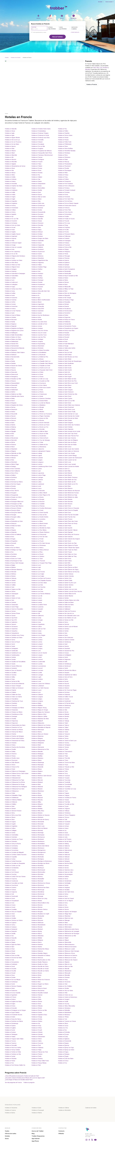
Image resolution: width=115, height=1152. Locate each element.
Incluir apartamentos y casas (39, 32)
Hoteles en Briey (9, 528)
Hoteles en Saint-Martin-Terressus (67, 477)
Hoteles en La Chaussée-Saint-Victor (41, 370)
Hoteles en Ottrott (36, 1039)
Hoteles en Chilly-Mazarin (12, 762)
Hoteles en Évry (62, 1063)
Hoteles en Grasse (36, 221)
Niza (97, 67)
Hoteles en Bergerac (11, 403)
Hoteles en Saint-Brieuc (65, 385)
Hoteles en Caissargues (11, 593)
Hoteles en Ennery (10, 1006)
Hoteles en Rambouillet (64, 273)
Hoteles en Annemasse (11, 207)
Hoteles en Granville (37, 218)
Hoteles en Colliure (10, 828)
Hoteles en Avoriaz (10, 304)
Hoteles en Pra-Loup (64, 223)
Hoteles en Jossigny (37, 328)
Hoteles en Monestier (37, 824)
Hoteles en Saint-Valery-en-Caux (67, 554)
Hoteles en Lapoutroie (37, 473)
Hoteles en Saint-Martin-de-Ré (66, 482)
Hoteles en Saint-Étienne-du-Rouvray (68, 571)
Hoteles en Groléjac (37, 234)
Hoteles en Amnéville (11, 183)
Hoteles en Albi (9, 157)
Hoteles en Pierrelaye (64, 153)
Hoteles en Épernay (63, 1045)
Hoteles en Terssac (63, 747)
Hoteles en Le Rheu (37, 552)
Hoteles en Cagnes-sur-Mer (13, 589)
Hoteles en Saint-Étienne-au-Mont (68, 567)
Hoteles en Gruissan (37, 236)
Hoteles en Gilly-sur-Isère (38, 197)
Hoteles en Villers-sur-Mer (65, 966)
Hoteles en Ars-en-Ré (11, 254)
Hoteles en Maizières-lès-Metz (40, 718)
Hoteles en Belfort (10, 392)
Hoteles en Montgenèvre (38, 850)
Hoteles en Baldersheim (11, 341)
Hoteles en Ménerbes (37, 935)
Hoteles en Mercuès (37, 780)
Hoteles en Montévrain (37, 894)
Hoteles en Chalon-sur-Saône (13, 696)
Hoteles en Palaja (36, 1050)
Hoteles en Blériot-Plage (12, 464)
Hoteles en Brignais (10, 530)
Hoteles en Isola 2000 (37, 308)
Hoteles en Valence (63, 848)
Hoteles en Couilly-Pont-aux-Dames (15, 876)
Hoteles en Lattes (36, 482)
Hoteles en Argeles (10, 232)
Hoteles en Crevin (10, 898)
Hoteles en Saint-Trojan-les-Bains (67, 550)
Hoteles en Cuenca (10, 1110)
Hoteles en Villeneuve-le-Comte (67, 957)
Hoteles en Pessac (63, 139)
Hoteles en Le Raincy (37, 547)
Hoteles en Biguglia (10, 431)
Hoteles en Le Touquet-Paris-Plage (41, 563)
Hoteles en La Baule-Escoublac (40, 350)
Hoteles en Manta (37, 1112)
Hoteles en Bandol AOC (11, 343)
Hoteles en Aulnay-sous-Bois (13, 289)
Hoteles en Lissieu (36, 633)
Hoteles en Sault (62, 644)
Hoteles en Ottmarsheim (38, 1036)
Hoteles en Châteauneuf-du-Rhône (15, 782)
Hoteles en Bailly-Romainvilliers (13, 335)
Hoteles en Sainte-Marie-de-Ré (67, 593)
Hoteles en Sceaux (63, 653)
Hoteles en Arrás (9, 249)
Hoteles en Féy (35, 175)
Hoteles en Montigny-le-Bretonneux (41, 861)
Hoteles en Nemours (37, 957)
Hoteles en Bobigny (10, 466)
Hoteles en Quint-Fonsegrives (66, 269)
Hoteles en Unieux (63, 828)
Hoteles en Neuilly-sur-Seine (39, 964)
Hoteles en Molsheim (37, 817)
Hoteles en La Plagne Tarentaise (40, 416)
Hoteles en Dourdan (10, 968)
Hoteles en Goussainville (38, 212)
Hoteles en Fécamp (36, 172)
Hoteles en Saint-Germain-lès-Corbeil (68, 416)
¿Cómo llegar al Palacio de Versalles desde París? (19, 1079)
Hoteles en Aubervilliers (11, 275)
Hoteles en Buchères (11, 554)
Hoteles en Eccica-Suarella (12, 992)
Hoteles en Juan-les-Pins (38, 337)
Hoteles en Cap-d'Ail (11, 620)
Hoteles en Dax (9, 935)
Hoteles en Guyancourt (38, 251)
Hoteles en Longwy (36, 648)
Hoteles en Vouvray (63, 1003)
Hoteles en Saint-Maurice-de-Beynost (69, 490)
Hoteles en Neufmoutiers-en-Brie (40, 960)
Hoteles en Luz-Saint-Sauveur (40, 688)
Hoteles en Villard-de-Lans (65, 918)
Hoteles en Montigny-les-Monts (40, 863)
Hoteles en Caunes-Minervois (13, 666)
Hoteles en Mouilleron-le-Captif (40, 914)
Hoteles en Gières (36, 199)
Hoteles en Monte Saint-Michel (40, 846)
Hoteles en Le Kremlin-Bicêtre (39, 517)
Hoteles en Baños (10, 1112)
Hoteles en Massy (36, 760)
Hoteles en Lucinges (37, 675)
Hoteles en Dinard (10, 951)
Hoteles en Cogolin (10, 824)
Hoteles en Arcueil (10, 227)
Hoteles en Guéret (36, 254)
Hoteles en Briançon (10, 523)
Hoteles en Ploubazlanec (65, 164)
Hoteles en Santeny (63, 628)
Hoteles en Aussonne (11, 297)
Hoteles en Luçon (36, 690)
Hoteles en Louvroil (36, 668)
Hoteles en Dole (9, 960)
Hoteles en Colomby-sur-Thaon (14, 839)
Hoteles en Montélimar (37, 892)
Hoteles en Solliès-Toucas (65, 696)
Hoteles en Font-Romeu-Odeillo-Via (15, 1065)
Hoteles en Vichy (63, 903)
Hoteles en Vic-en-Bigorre (65, 900)
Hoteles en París (36, 1065)
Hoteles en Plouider (63, 168)
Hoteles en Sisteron (63, 688)
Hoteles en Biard (9, 422)
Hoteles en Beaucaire (11, 372)
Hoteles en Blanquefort (11, 455)
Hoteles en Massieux (37, 758)
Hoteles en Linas (36, 622)
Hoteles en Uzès (62, 837)
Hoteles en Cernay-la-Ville (12, 681)
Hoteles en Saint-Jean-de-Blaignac (68, 440)
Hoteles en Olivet (36, 1003)
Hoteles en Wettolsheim (64, 1012)
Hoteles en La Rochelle (38, 429)
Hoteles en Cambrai (10, 602)
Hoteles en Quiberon (64, 262)
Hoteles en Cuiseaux (11, 927)
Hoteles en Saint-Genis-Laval (66, 409)
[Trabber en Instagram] (86, 1140)
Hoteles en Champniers (11, 710)
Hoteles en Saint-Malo (64, 471)
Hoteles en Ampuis (10, 188)
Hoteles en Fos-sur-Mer (38, 146)
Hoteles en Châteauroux (12, 791)
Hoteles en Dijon (9, 946)
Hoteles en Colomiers (11, 841)
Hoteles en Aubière (10, 278)
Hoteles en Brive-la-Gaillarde (13, 534)
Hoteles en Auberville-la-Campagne (15, 273)
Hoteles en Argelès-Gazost (12, 234)
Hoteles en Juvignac (37, 341)
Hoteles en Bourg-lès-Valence (13, 512)
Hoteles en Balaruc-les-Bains (13, 339)
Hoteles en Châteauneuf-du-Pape (14, 780)
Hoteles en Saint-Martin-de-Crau (67, 479)
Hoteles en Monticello (37, 857)
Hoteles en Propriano (64, 227)
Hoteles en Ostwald (36, 1034)
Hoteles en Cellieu (10, 677)
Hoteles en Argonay (10, 238)
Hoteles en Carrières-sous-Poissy (14, 635)
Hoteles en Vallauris (63, 852)
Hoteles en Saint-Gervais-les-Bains (68, 418)
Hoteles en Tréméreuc (64, 813)
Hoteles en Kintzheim (37, 348)
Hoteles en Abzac (10, 131)
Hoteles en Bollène (10, 475)
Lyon (101, 67)
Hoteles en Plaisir (63, 159)
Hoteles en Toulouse (64, 775)
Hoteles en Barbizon (10, 354)
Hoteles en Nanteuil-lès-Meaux (40, 949)
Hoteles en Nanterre (37, 944)
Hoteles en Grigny (36, 229)
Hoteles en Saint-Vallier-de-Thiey (67, 556)
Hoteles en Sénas (63, 718)
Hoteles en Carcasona (11, 626)
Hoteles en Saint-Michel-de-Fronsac (68, 493)
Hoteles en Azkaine (10, 317)
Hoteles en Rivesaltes (64, 302)
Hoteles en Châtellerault (11, 797)
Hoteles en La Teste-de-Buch (39, 438)
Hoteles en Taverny (63, 743)
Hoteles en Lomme (36, 642)
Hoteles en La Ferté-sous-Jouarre (41, 387)
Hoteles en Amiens (10, 181)
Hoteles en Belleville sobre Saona (14, 396)
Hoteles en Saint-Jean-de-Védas (67, 444)
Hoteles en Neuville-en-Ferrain (40, 968)
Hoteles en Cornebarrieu (12, 868)
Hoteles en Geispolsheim (38, 183)
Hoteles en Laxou (36, 488)
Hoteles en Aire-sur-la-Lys (12, 139)
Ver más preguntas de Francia (13, 1082)
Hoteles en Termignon (64, 745)
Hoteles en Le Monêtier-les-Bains (40, 528)
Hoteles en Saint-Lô (63, 468)
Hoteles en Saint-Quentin (65, 528)
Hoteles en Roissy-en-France (66, 319)
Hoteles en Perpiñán (63, 133)
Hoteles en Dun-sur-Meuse (12, 979)
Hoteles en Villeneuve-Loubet (66, 949)
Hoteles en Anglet (10, 199)
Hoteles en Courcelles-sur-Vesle (14, 883)
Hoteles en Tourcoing (64, 780)
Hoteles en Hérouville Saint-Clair (40, 291)
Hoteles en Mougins (37, 911)
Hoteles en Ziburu (63, 1023)
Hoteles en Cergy (10, 679)
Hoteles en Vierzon (63, 909)
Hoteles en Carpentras (11, 628)
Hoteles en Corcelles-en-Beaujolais (15, 863)
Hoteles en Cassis (10, 646)
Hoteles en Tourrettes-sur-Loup (67, 789)
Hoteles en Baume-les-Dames (13, 365)
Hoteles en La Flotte (37, 389)
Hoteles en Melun (36, 773)
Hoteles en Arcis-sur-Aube (12, 225)
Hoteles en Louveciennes (38, 666)
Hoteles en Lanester (37, 457)
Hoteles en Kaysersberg (38, 343)
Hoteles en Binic (9, 433)
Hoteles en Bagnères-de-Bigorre (14, 328)
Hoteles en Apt (9, 216)
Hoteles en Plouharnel (64, 166)
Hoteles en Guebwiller (37, 240)
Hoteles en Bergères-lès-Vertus (14, 405)
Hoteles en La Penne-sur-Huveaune (41, 414)
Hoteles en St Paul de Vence (66, 703)
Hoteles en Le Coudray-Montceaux (41, 508)
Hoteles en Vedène (63, 876)
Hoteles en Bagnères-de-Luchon (14, 330)
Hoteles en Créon (10, 914)
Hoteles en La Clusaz (37, 376)
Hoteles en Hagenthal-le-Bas (39, 260)
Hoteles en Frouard (36, 161)
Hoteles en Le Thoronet (38, 561)
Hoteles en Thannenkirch (65, 751)
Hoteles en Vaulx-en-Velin (65, 872)
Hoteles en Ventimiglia (64, 883)
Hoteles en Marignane (37, 743)
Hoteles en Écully (63, 1036)
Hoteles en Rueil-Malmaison (66, 343)
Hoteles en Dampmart (11, 929)
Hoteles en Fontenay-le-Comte (40, 135)
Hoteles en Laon (36, 471)
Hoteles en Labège (36, 453)
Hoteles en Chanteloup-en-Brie (14, 714)
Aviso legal (87, 1136)
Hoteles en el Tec (63, 1028)
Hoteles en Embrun (10, 999)
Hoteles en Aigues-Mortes (12, 137)
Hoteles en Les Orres (37, 591)
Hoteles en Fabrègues (11, 1034)
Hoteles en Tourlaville (64, 782)
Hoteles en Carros (10, 639)
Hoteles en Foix (9, 1063)
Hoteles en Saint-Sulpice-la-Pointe (68, 545)
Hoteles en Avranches (11, 306)
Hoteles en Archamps (11, 223)
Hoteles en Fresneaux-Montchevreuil (41, 155)
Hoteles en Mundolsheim (38, 925)
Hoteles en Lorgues (36, 655)
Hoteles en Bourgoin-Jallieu (12, 517)
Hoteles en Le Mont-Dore (38, 525)
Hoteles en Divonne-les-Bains (13, 957)
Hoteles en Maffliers (37, 705)
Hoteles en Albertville (11, 155)
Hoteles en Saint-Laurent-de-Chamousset (70, 457)
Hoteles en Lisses (36, 631)
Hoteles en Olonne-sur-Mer (39, 1010)
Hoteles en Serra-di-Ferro (65, 677)
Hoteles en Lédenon (37, 694)
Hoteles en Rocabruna (64, 308)
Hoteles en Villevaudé (64, 973)
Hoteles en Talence (63, 725)
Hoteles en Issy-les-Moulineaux (40, 315)
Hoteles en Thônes (63, 769)
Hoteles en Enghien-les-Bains (13, 1001)
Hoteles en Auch (9, 280)
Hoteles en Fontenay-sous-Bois (40, 137)
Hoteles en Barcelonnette (12, 357)
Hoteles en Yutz (62, 1019)
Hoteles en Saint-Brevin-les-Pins (67, 381)
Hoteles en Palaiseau (37, 1047)
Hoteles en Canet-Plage (11, 607)
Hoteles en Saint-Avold (64, 374)
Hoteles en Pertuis (63, 137)
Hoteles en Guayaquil (38, 1110)
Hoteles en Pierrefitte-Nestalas (66, 150)
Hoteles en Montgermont (38, 852)
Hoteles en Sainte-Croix (65, 578)
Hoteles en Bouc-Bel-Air (12, 490)
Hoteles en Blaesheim (11, 449)
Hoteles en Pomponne (64, 181)
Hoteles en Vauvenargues (65, 874)
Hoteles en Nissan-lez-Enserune (40, 979)
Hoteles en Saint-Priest (64, 525)
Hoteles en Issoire (36, 313)
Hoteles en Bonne (10, 479)
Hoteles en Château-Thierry (12, 775)
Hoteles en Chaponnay (11, 721)
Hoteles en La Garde (37, 396)
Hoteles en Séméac (63, 716)
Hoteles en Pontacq (63, 188)
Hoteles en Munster (36, 927)
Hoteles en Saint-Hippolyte (65, 429)
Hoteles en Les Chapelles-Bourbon (41, 580)
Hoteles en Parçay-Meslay (38, 1063)
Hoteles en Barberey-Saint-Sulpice (15, 352)
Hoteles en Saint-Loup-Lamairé (67, 464)
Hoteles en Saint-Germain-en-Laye (68, 414)
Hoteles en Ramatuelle (64, 271)
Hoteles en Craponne (11, 892)
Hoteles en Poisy (63, 177)
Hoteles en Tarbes (63, 736)
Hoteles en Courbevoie (11, 881)
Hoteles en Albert (10, 153)
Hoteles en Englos (10, 1003)
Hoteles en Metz (36, 784)
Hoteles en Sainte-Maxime (65, 596)
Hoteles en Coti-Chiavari (12, 872)
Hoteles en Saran (63, 635)
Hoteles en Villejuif (63, 938)
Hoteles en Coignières (11, 826)
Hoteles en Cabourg (10, 578)
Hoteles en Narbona (37, 951)
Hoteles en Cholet (10, 769)
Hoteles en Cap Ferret (11, 618)
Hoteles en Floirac (10, 1060)
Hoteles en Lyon (36, 692)
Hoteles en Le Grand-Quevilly (39, 512)
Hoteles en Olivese (36, 1001)
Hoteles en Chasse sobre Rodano (14, 738)
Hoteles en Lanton (36, 468)
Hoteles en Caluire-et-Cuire (12, 598)
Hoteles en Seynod (63, 683)
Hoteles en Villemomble (64, 942)
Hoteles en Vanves (63, 868)
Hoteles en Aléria (10, 175)
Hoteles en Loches (36, 637)
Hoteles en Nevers (36, 973)
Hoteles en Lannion (36, 464)
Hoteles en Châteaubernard (12, 778)
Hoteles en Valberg (63, 843)
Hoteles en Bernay (10, 407)
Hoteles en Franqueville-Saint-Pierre (41, 153)
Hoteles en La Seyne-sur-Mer (39, 433)
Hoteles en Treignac (63, 795)
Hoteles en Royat (63, 339)
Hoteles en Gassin (36, 181)
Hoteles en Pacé (36, 1045)
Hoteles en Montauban (37, 835)
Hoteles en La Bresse (37, 359)
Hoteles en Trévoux (63, 817)
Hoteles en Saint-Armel (64, 365)
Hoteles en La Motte (37, 409)
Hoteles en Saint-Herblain (65, 427)
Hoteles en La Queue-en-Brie (39, 418)
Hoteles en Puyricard (64, 245)
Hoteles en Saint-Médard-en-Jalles (68, 497)
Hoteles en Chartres (10, 734)
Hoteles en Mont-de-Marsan (39, 828)
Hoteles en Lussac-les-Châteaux (40, 683)
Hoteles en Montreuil (37, 881)
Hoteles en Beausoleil (11, 385)
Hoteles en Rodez (63, 315)
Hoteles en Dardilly (10, 933)
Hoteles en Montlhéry (37, 865)
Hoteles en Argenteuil (11, 236)
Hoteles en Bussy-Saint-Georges (14, 563)
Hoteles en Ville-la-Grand (65, 925)
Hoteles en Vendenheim (64, 881)
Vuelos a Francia (91, 84)
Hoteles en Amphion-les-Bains (13, 186)
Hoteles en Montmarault (38, 870)
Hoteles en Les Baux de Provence (41, 578)
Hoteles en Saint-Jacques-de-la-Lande (69, 431)
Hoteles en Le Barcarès (38, 490)
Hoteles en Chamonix (11, 705)
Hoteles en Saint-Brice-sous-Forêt (68, 383)
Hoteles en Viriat (62, 984)
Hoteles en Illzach (36, 302)
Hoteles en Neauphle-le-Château (40, 955)
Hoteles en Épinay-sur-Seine (66, 1050)
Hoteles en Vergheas (64, 887)
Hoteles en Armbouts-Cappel (13, 243)
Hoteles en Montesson (37, 848)
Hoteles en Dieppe (10, 942)
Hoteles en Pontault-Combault (66, 190)
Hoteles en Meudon (37, 789)
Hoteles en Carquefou (11, 631)
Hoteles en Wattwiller (64, 1010)
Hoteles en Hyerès (36, 289)
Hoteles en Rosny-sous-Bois (66, 330)
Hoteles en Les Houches (38, 587)
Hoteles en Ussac (63, 832)
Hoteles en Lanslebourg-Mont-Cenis (41, 466)
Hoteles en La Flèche (37, 392)
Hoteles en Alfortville (11, 161)
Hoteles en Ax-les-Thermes (13, 311)
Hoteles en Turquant (64, 824)
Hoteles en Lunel (36, 681)
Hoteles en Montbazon (37, 841)
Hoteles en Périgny (63, 249)
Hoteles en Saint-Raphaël (65, 532)
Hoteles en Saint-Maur (64, 486)
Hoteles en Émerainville (64, 1041)
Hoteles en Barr (9, 359)
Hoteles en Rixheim (63, 304)
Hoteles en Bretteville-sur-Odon (14, 521)
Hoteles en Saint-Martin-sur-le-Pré (68, 484)
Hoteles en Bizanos (10, 444)
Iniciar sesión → (109, 1)
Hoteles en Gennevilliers (38, 188)
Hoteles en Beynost (10, 418)
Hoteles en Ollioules (37, 1006)
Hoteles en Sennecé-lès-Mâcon (67, 670)
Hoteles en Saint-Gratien (65, 420)
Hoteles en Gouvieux (37, 214)
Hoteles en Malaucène (37, 723)
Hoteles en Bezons (10, 420)
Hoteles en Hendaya (37, 273)
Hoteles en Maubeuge (37, 762)
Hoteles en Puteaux (63, 243)
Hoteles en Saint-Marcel (65, 475)
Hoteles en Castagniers (11, 648)
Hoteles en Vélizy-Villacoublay (66, 1006)
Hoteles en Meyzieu (37, 800)
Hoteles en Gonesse (37, 207)
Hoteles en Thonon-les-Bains (66, 762)
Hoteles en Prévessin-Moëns (66, 234)
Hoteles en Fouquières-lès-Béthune (41, 150)
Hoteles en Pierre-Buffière (65, 148)
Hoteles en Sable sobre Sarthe (66, 348)
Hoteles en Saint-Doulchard (66, 407)
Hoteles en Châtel (10, 793)
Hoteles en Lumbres (37, 679)
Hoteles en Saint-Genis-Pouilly (66, 411)
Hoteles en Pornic (63, 194)
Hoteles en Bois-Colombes (12, 468)
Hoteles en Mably (36, 703)
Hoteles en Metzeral (37, 786)
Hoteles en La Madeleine (38, 405)
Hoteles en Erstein (10, 1017)
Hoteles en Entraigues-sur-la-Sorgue (15, 1010)
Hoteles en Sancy (63, 622)
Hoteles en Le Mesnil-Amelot (39, 523)
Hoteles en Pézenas (63, 258)
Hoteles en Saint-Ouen (64, 512)
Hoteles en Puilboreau (64, 236)
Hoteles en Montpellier (37, 878)
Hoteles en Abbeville (11, 129)
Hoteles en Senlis (63, 668)
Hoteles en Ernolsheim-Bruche (13, 1014)
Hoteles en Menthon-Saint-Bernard (41, 775)
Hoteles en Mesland (37, 782)
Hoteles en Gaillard (36, 177)
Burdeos (105, 67)
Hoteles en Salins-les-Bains (66, 604)
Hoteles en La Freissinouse (39, 394)
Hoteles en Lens (36, 569)
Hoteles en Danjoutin (11, 931)
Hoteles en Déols (10, 988)
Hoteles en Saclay (63, 350)
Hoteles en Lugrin (36, 677)
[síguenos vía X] (92, 1140)
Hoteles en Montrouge (37, 889)
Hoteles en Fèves (36, 170)
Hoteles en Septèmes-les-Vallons (67, 675)
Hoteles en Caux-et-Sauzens (13, 670)
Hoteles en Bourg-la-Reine (12, 510)
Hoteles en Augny (10, 286)
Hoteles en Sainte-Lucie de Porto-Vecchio (70, 591)
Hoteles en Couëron (10, 887)
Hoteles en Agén (9, 135)
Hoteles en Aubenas (10, 271)
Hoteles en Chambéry (11, 703)
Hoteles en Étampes (63, 1054)
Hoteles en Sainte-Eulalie (65, 580)
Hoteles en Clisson (10, 817)
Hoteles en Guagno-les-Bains (39, 238)
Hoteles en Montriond (37, 885)
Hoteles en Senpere (63, 672)
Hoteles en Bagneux (10, 324)
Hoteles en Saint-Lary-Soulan (66, 453)
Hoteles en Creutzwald (11, 896)
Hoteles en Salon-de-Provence (67, 611)
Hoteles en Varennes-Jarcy (65, 870)
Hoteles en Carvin (10, 644)
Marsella (87, 69)
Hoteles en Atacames (11, 1107)
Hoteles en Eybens (10, 1025)
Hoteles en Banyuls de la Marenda (14, 348)
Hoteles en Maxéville (37, 767)
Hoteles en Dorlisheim (11, 964)
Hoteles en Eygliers (10, 1028)
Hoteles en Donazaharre (12, 962)
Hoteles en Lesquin (36, 600)
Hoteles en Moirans (36, 813)
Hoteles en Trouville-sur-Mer (66, 804)
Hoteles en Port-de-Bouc (65, 201)
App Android (35, 1138)
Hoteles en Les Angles (37, 574)
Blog (33, 1133)
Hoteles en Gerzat (36, 194)
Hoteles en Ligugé (36, 611)
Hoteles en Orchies (36, 1019)
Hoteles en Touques (63, 778)
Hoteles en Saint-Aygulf (65, 376)
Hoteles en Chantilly (10, 718)
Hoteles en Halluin (36, 264)
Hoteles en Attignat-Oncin (12, 267)
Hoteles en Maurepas (37, 764)
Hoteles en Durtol (10, 984)
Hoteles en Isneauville (37, 306)
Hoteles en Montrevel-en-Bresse (40, 883)
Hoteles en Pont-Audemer (65, 183)
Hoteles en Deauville (11, 938)
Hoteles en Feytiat (10, 1056)
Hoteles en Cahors (10, 591)
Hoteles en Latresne (37, 479)
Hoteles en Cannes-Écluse (12, 613)
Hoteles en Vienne (63, 907)
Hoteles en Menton (36, 778)
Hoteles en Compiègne (11, 848)
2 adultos (74, 29)
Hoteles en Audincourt (11, 282)
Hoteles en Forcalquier (37, 144)
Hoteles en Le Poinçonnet (38, 534)
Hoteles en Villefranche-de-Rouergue (68, 933)
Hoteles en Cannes (10, 611)
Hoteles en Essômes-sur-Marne (14, 1021)
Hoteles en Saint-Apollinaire (66, 363)
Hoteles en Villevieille (64, 975)
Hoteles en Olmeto (36, 1008)
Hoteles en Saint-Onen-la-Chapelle (68, 510)
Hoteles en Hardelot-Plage (38, 267)
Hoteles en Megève (36, 771)
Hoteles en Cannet (10, 615)
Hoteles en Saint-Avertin (65, 370)
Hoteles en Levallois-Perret (39, 604)
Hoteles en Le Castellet (37, 503)
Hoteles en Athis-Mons (11, 262)
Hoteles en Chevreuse (11, 760)
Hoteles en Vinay (63, 979)
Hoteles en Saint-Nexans (65, 503)
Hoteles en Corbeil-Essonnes (13, 861)
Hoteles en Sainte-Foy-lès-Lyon (67, 582)
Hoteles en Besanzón (11, 409)
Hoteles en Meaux (36, 769)
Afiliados (61, 1133)
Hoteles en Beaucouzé (11, 374)
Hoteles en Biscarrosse (11, 438)
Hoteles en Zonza (63, 1025)
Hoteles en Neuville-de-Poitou (40, 966)
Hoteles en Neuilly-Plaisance (39, 962)
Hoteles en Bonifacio (11, 477)
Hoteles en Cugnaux (10, 922)
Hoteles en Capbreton (11, 622)
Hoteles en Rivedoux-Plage (66, 300)
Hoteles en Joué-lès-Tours (39, 335)
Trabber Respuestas (38, 1136)
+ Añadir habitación (74, 32)
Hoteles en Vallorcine (64, 854)
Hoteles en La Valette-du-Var (39, 444)
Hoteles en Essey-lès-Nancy (13, 1019)
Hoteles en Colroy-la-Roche (13, 843)
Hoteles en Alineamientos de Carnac (15, 166)
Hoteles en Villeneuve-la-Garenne (67, 955)
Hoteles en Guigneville (37, 245)
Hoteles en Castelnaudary (12, 655)
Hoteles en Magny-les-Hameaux (40, 712)
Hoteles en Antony (10, 212)
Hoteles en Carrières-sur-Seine (13, 637)
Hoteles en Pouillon (63, 216)
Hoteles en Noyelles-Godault (39, 992)
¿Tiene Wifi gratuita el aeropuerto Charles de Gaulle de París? (22, 1076)
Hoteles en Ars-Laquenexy (12, 251)
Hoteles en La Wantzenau (38, 446)
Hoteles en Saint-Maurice (65, 488)
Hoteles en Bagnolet (10, 326)
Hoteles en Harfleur (36, 269)
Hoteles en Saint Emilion (65, 354)
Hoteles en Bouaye (10, 488)
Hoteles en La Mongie (37, 407)
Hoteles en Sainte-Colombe (66, 576)
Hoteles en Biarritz (10, 425)
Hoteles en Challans (10, 692)
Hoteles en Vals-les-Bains (65, 863)
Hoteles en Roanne (63, 306)
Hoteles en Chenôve (11, 753)
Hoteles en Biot (9, 436)
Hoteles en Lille (35, 613)
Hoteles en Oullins (36, 1041)
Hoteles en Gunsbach (37, 249)
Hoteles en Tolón (63, 771)
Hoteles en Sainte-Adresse (65, 574)
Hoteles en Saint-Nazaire (65, 499)
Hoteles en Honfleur (37, 278)
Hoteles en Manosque (37, 729)
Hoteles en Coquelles (11, 857)
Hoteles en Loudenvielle (38, 661)
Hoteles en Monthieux (37, 854)
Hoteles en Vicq (62, 905)
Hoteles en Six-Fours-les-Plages (67, 690)
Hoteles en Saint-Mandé (65, 473)
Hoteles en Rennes (63, 282)
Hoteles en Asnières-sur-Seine (13, 260)
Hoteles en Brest (9, 519)
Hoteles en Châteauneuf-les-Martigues (16, 786)
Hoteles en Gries (36, 227)
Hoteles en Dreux (10, 975)
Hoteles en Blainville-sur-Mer (13, 453)
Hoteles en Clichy (10, 813)
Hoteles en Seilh (62, 661)
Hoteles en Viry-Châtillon (65, 986)
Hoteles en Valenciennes (65, 850)
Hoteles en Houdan (36, 282)
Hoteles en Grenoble (37, 225)
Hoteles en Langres (36, 460)
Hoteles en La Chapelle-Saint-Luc (41, 361)
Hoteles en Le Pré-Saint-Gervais (40, 543)
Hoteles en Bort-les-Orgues (12, 484)
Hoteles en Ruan (62, 341)
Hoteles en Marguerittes (38, 740)
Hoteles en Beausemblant (12, 383)
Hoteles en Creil (9, 894)
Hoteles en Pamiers (36, 1054)
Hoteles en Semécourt (64, 666)
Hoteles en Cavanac (10, 675)
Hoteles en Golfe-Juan (37, 203)
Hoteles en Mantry (36, 732)
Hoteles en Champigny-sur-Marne (14, 707)
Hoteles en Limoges (37, 620)
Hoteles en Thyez (63, 764)
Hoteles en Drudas (10, 977)
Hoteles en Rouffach (64, 335)
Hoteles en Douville (10, 971)
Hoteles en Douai (10, 966)
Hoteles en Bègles (10, 565)
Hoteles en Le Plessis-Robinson (40, 532)
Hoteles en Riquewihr (64, 295)
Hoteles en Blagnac (10, 451)
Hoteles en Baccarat (11, 319)
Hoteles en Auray (10, 291)
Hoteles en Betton (10, 411)
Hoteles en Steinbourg (64, 705)
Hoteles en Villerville (63, 968)
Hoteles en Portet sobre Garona (67, 205)
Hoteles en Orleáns (36, 1021)
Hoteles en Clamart (10, 808)
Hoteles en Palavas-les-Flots (39, 1052)
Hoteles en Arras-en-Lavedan (13, 247)
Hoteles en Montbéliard (38, 843)
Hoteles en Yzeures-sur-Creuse (67, 1021)
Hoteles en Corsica (10, 870)
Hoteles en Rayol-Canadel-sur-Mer (68, 275)
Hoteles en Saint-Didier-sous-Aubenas (69, 405)
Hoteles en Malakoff (37, 721)
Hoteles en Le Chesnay (38, 506)
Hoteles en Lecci (36, 565)
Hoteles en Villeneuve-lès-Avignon (68, 960)
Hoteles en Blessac (10, 457)
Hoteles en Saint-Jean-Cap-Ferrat (67, 433)
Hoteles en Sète (62, 710)
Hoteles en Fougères (37, 148)
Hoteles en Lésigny (36, 699)
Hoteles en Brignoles (11, 532)
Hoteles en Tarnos (63, 738)
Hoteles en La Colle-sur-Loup (39, 379)
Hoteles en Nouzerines (37, 990)
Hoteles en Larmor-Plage (38, 475)
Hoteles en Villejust (63, 940)
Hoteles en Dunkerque (11, 982)
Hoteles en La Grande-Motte (39, 400)
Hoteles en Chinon (10, 764)
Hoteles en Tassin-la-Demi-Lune (67, 740)
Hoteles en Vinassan (64, 977)
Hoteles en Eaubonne (11, 990)
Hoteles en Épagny (63, 1043)
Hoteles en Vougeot (63, 999)
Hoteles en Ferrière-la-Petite (13, 1052)
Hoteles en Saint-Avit (64, 372)
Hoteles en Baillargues (11, 332)
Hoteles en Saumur (63, 646)
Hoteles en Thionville (64, 758)
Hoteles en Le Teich (37, 558)
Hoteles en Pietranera (64, 157)
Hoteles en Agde (9, 133)
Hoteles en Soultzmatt (64, 701)
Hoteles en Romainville (64, 324)
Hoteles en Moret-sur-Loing (39, 898)
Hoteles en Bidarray (10, 427)
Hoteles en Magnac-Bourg (38, 707)
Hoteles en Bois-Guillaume (12, 471)
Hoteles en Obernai (36, 995)
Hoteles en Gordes (36, 210)
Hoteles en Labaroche (37, 449)
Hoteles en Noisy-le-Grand (39, 988)
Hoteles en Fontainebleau (38, 131)
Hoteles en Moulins (36, 918)
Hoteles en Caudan (10, 659)
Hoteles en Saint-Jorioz (64, 446)
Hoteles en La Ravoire (37, 420)
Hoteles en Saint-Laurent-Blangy (67, 455)
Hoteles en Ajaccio (10, 146)
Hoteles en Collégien (11, 830)
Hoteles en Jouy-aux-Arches (39, 330)
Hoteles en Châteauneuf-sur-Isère (14, 789)
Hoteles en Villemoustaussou (66, 944)
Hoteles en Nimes (36, 975)
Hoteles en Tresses (63, 800)
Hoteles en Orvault (36, 1030)
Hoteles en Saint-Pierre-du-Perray (67, 523)
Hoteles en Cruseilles (11, 909)
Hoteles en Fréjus (36, 164)
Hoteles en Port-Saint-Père (66, 199)
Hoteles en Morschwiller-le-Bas (40, 903)
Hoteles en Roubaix (63, 332)
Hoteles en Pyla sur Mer (65, 247)
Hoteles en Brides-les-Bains (13, 525)
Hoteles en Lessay (36, 602)
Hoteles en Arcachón (11, 221)
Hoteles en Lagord (36, 455)
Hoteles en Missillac (37, 808)
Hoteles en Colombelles (11, 835)
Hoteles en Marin (36, 745)
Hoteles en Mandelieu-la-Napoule (40, 727)
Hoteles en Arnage (10, 245)
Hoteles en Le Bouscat (37, 501)
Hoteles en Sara (62, 633)
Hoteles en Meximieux (37, 791)
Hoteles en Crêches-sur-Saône (14, 920)
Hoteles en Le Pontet (37, 539)
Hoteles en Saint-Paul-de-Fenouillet (68, 514)
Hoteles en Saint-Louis (64, 462)
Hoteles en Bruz (9, 545)
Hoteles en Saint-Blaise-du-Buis (67, 379)
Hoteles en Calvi (9, 600)
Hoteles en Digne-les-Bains (12, 944)
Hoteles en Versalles (63, 889)
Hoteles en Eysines (10, 1032)
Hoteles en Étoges (63, 1056)
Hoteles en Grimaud (37, 232)
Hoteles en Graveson (37, 223)
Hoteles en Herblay (36, 275)
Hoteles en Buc (9, 552)
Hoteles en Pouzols (63, 221)
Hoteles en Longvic (36, 646)
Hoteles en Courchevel (11, 885)
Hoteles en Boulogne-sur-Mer (13, 503)
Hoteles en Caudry (10, 664)
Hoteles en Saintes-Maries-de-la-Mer (68, 600)
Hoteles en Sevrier (63, 681)
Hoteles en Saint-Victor (64, 558)
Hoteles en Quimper (63, 264)
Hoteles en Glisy (36, 201)
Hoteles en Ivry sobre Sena (39, 321)
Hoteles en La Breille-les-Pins (39, 357)
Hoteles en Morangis (37, 896)
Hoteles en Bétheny (10, 574)
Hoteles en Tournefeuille (65, 784)
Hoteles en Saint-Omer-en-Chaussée (68, 508)
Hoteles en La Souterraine (38, 436)
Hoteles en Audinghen (11, 284)
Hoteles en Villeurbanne (64, 971)
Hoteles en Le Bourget (37, 499)
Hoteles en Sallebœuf (64, 609)
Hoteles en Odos (36, 997)
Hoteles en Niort (36, 977)
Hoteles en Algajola (10, 164)
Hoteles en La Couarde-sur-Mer (40, 381)
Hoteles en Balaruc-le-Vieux (13, 337)
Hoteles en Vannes (63, 865)
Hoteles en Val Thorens (64, 839)
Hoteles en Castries (10, 657)
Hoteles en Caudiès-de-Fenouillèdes (15, 661)
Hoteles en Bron (9, 536)
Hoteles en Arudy (10, 258)
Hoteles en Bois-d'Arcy (11, 473)
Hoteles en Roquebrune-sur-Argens (68, 328)
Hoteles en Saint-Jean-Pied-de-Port (68, 436)
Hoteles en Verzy (63, 896)
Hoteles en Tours (63, 791)
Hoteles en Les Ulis (36, 596)
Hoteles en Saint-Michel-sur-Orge (67, 495)
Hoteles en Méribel (36, 938)
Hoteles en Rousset (63, 337)
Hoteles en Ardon (10, 229)
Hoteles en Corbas (10, 859)
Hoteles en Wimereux (64, 1014)
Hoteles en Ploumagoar (64, 170)
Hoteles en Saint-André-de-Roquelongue (69, 361)
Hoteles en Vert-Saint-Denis (66, 892)
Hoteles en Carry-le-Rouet (12, 642)
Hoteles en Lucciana (37, 670)
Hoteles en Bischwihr (11, 440)
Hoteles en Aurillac (10, 293)
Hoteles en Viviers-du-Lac (65, 995)
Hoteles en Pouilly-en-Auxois (66, 218)
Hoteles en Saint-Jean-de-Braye (67, 442)
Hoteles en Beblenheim (11, 389)
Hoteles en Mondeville (37, 821)
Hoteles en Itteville (36, 319)
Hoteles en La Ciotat (37, 374)
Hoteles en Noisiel (36, 986)
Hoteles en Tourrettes (64, 786)
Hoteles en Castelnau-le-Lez (13, 653)
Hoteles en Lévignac (37, 701)
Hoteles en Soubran (63, 699)
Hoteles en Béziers (10, 576)
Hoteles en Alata (9, 148)
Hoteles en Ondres (36, 1012)
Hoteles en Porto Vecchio (65, 212)
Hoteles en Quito (36, 1107)
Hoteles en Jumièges (37, 339)
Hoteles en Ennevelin (11, 1008)
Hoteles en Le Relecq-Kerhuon (40, 550)
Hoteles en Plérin (63, 172)
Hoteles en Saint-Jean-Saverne (67, 438)
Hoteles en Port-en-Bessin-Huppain (68, 203)
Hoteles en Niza (35, 982)
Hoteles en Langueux (37, 462)
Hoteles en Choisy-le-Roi (12, 767)
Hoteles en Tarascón (64, 734)
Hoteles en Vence (63, 878)
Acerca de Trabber (38, 1131)
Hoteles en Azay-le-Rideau (12, 315)
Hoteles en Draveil (10, 973)
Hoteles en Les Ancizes (38, 571)
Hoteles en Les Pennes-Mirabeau (40, 593)
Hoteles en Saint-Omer (64, 506)
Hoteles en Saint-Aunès (65, 368)
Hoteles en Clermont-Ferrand (13, 810)
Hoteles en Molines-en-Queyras (40, 815)
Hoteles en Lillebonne (37, 615)
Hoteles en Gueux (36, 243)
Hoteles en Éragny (63, 1052)
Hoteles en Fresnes (36, 157)
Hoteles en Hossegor (37, 280)
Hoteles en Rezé (62, 284)
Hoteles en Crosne (10, 905)
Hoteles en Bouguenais (11, 495)
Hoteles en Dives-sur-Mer (12, 955)
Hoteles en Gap (35, 179)
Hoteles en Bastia (10, 361)
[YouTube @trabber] (95, 1140)
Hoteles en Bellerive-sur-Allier (13, 394)
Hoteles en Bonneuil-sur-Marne (14, 482)
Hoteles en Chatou (10, 745)
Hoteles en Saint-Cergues (65, 389)
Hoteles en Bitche (10, 442)
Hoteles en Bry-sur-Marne (12, 547)
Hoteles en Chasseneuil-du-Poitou (14, 740)
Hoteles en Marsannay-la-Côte (40, 749)
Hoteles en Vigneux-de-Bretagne (67, 911)
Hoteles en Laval (36, 486)
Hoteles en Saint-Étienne (65, 565)
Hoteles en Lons (36, 650)
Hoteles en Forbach (37, 142)
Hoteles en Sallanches (64, 607)
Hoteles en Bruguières (11, 541)
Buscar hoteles (57, 37)
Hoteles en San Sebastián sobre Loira (68, 615)
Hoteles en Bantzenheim (12, 346)
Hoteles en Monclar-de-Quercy (40, 819)
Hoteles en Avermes (10, 300)
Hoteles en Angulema (11, 203)
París (94, 67)
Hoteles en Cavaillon (11, 672)
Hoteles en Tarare (63, 732)
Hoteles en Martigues (37, 753)
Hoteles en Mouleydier (37, 916)
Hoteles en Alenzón (10, 159)
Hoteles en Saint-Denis (64, 403)
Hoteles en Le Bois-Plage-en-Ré (40, 495)
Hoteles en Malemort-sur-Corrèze (40, 725)
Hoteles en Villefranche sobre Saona (68, 929)
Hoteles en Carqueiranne (12, 633)
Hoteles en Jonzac (36, 326)
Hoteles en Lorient (36, 657)
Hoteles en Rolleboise (64, 321)
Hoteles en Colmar (10, 832)
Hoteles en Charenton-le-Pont (13, 727)
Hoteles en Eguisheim (11, 995)
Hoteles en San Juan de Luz (66, 613)
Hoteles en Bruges (10, 539)
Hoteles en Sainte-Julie (64, 587)
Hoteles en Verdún (63, 885)
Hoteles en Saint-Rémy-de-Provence (68, 534)
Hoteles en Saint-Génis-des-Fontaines (69, 425)
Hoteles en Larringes (37, 477)
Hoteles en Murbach (37, 929)
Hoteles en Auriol (10, 295)
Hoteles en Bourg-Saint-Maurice (14, 506)
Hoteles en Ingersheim (37, 304)
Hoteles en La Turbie (37, 442)
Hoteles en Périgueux (64, 251)
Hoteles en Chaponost (11, 723)
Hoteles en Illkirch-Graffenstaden (40, 300)
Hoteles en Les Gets (37, 585)
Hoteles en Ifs (35, 295)
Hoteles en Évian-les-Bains (65, 1058)
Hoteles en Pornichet (64, 197)
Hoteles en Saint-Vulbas (65, 561)
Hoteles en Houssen (37, 286)
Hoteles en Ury (62, 830)
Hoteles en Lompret (37, 644)
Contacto (61, 1131)
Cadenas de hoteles (90, 1107)
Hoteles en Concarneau (11, 850)
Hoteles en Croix (9, 903)
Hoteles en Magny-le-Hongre (39, 710)
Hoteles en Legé (36, 567)
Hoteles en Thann (63, 749)
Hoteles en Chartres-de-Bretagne (14, 736)
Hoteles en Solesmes (64, 694)
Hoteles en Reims (63, 280)
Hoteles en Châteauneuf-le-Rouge (14, 784)
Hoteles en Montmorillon (38, 872)
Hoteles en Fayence (10, 1043)
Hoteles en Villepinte (63, 962)
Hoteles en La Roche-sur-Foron (40, 425)
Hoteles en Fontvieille (37, 139)
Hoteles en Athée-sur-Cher (12, 264)
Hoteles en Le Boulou (37, 497)
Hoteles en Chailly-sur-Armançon (14, 688)
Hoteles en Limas (36, 618)
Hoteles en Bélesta (10, 567)
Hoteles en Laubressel (37, 484)
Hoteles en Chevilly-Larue (12, 758)
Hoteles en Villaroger (64, 920)
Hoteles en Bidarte (10, 429)
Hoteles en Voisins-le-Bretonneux (67, 997)
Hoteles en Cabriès (10, 580)
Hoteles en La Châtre (37, 372)
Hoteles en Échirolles (64, 1032)
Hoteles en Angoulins (11, 201)
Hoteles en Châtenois (11, 802)
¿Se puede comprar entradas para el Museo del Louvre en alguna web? (25, 1078)
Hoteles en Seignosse (64, 659)
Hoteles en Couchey (11, 874)
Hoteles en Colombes (11, 837)
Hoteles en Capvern (10, 624)
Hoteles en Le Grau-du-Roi (39, 514)
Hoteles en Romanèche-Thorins (67, 326)
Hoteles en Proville (63, 229)
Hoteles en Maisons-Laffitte (39, 716)
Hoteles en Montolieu (37, 874)
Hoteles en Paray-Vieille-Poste (40, 1060)
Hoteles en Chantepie (11, 716)
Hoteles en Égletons (63, 1039)
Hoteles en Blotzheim (11, 462)
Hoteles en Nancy (36, 942)
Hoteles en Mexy (36, 793)
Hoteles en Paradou (37, 1058)
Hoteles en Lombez (36, 639)
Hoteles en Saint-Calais (64, 387)
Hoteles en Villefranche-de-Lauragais (68, 931)
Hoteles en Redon (63, 278)
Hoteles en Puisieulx (63, 238)
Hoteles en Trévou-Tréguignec (66, 815)
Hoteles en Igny (35, 297)
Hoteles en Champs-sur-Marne (13, 712)
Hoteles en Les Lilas (37, 589)
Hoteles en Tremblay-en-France (67, 797)
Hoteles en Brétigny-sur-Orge (13, 550)
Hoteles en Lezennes (37, 607)
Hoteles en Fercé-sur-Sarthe (13, 1047)
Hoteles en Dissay (10, 953)
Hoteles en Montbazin (37, 839)
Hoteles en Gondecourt (38, 205)
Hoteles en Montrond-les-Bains (40, 887)
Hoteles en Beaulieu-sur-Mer (13, 379)
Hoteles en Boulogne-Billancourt (14, 501)
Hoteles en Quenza (63, 260)
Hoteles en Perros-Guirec (65, 135)
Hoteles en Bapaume (11, 350)
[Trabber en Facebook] (89, 1140)
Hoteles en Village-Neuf (65, 914)
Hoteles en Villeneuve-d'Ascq (66, 953)
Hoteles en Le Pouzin (37, 541)
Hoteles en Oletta (36, 999)
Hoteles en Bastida (10, 363)
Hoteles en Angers (10, 197)
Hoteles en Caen (9, 587)
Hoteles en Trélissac (63, 810)
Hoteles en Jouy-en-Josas (38, 332)
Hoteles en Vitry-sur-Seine (65, 990)
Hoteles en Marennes (37, 736)
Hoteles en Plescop (63, 161)
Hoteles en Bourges (10, 514)
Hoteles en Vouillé (63, 1001)
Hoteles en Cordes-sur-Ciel (12, 865)
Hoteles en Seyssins (64, 686)
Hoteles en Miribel (36, 806)
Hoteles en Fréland (36, 166)
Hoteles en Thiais (63, 756)
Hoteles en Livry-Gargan (38, 635)
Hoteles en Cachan (10, 582)
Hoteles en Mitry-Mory (37, 810)
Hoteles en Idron (36, 293)
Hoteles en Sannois (63, 624)
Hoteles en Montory (37, 876)
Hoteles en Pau (62, 129)
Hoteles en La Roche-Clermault (40, 422)
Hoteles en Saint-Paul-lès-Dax (66, 517)
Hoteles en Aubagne (11, 269)
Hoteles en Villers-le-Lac (65, 964)
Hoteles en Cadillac (10, 585)
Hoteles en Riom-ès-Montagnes (67, 293)
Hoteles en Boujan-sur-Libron (13, 497)
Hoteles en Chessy (10, 756)
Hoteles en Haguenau (37, 262)
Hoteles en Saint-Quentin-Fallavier (68, 530)
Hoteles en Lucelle (36, 672)
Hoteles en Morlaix (36, 900)
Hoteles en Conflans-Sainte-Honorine (15, 854)
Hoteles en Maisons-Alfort (38, 714)
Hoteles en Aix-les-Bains (12, 144)
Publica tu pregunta (29, 1082)
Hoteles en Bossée (10, 486)
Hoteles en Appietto (10, 214)
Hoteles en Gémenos (37, 256)
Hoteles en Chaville (10, 749)
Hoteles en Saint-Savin (64, 541)
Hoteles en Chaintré (10, 690)
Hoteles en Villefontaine (64, 927)
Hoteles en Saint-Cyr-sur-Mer (66, 400)
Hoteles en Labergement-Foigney (40, 451)
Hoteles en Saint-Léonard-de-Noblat (68, 466)
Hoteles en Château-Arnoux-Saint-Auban (16, 773)
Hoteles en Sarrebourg (64, 642)
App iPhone (35, 1141)
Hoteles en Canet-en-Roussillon (14, 609)
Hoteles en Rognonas (64, 317)
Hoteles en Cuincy (10, 925)
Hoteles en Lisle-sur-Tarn (38, 628)
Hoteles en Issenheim (37, 311)
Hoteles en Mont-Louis (37, 826)
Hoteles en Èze (62, 1030)
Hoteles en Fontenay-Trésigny (40, 133)
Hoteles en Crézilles (10, 918)
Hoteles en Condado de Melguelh (14, 852)
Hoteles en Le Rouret (37, 554)
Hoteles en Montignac (37, 859)
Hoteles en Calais (10, 596)
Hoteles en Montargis (37, 832)
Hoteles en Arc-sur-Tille (11, 218)
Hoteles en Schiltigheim (64, 655)
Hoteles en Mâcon (36, 933)
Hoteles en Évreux (63, 1060)
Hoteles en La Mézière (37, 411)
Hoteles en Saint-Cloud (64, 396)
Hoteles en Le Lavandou (38, 519)
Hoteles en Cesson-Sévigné (13, 686)
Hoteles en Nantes (36, 946)
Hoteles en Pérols (63, 254)
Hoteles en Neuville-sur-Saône (40, 971)
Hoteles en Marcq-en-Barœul (39, 734)
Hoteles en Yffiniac (63, 1017)
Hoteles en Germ (36, 192)
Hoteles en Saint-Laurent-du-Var (67, 460)
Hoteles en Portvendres (64, 214)
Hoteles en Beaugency (11, 376)
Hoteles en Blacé (10, 446)
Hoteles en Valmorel (63, 859)
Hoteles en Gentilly (36, 190)
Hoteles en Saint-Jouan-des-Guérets (68, 449)
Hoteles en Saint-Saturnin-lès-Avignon (69, 539)
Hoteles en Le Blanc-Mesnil (39, 493)
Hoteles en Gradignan (37, 216)
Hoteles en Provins (63, 232)
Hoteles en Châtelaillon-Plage (13, 795)
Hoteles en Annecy (10, 205)
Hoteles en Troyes (63, 806)
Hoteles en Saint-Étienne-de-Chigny (68, 569)
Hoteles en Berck (10, 400)
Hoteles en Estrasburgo (11, 1023)
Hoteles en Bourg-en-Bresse (13, 508)
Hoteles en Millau (36, 802)
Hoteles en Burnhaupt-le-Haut (13, 561)
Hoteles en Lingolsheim (38, 624)
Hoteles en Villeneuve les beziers (67, 946)
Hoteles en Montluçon (37, 868)
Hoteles (7, 1136)
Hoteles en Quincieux (64, 267)
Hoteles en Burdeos (10, 556)
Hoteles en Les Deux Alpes (39, 582)
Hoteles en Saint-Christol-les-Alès (67, 394)
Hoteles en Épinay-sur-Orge (66, 1047)
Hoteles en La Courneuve (38, 383)
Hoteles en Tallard (63, 727)
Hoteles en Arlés (9, 240)
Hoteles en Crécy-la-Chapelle (13, 911)
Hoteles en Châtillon (10, 804)
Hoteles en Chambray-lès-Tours (14, 701)
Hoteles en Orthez (36, 1028)
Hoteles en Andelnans (11, 190)
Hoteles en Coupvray (11, 878)
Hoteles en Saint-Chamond (65, 392)
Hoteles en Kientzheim (37, 346)
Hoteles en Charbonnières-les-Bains (15, 725)
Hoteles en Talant (63, 723)
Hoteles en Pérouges (64, 256)
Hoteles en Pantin (36, 1056)
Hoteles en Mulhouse (37, 922)
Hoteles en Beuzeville (11, 414)
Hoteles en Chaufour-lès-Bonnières (15, 747)
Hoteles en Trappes (63, 793)
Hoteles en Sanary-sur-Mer (65, 620)
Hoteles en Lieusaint (37, 609)
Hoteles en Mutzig (36, 931)
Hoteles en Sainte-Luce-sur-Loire (67, 589)
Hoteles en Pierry (63, 155)
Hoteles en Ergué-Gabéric (12, 1012)
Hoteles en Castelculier (11, 650)
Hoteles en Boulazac (11, 499)
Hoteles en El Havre (10, 997)
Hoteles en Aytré (9, 313)
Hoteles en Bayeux (10, 368)
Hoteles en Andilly (10, 192)
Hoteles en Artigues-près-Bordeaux (15, 256)
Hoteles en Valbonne (64, 846)
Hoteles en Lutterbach (37, 686)
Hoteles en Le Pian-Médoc (39, 530)
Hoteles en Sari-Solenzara (65, 637)
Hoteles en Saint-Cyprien (65, 398)
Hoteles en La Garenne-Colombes (41, 398)
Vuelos (7, 1131)
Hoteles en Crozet (10, 907)
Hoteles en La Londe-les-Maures (40, 403)
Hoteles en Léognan (37, 696)
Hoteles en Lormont (37, 659)
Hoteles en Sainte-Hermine (65, 585)
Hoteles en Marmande (37, 747)
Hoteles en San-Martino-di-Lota (67, 618)
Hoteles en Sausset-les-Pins (66, 650)
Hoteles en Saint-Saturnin (65, 536)
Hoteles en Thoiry (63, 760)
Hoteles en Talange (63, 721)
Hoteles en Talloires (63, 729)
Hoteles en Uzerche (63, 835)
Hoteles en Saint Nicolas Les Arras (68, 357)
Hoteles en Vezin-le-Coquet (66, 898)
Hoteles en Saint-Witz (64, 563)
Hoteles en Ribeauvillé (64, 286)
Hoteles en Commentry (11, 846)
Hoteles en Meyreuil (37, 797)
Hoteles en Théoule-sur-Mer (66, 767)
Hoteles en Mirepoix (37, 804)
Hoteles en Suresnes (64, 707)
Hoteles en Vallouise (63, 857)
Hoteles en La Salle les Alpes (39, 431)
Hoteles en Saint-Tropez (65, 552)
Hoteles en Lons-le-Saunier (39, 653)
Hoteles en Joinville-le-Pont (39, 324)
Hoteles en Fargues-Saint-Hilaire (14, 1039)
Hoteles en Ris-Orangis (64, 297)
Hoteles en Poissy (63, 175)
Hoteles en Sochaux (64, 692)
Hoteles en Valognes (64, 861)
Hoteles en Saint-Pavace (65, 519)
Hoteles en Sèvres (63, 712)
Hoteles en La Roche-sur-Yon (39, 427)
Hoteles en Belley (10, 398)
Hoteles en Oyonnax (37, 1043)
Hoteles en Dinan (10, 949)
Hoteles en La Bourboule (38, 354)
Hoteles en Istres (36, 317)
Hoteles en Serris (63, 679)
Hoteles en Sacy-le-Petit (65, 352)
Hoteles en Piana (63, 146)
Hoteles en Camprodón (11, 604)
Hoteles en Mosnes (36, 907)
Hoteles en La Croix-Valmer (39, 385)
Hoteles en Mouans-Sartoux (39, 909)
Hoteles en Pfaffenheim (64, 144)
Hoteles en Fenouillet (11, 1045)
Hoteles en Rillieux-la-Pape (65, 289)
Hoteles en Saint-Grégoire (65, 422)
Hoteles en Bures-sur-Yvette (13, 558)
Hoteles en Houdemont (38, 284)
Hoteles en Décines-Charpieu (13, 986)
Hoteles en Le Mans (37, 521)
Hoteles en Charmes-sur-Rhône (14, 729)
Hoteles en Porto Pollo (64, 210)
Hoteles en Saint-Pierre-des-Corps (68, 521)
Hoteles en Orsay (36, 1025)
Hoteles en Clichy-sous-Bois (13, 815)
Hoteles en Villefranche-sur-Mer (67, 935)
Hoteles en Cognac (10, 821)
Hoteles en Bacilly (10, 321)
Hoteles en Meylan (36, 795)
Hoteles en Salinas (63, 1107)
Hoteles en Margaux (37, 738)
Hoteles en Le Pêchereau (38, 545)
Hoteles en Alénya (10, 172)
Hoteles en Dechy (10, 940)
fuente (6, 113)
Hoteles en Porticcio (64, 207)
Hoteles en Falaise (10, 1036)
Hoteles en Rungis (63, 346)
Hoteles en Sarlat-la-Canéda (66, 639)
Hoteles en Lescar (36, 598)
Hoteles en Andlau (10, 194)
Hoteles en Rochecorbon (65, 311)
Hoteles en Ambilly (10, 177)
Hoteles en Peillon (63, 131)
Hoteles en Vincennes (64, 982)
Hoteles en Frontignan (37, 159)
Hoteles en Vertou (63, 894)
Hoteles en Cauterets (11, 668)
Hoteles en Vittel (62, 992)
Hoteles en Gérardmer (37, 258)
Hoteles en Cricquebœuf (12, 900)
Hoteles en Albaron (10, 150)
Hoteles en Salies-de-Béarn (66, 602)
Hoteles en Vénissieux (64, 1008)
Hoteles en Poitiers (63, 179)
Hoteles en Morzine (36, 905)
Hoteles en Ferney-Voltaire (12, 1050)
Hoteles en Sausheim (64, 648)
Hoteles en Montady (37, 830)
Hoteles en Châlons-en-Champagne (15, 771)
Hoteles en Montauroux (38, 837)
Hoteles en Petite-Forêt (64, 142)
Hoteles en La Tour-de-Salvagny (40, 440)
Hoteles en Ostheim (36, 1032)
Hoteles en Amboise (10, 179)
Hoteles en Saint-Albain (64, 359)
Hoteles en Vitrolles (63, 988)
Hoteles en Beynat (10, 416)
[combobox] (39, 28)
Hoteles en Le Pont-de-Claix (39, 536)
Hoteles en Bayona (10, 370)
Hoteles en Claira (9, 806)
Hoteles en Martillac (37, 756)
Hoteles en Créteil (10, 916)
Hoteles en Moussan (37, 920)
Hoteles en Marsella (37, 751)
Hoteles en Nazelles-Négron (39, 953)
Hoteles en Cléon (10, 819)
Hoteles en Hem (36, 271)
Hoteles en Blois (9, 460)
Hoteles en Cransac (10, 889)
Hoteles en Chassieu (11, 743)
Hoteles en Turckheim (64, 821)
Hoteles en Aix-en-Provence (13, 142)
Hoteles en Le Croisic (37, 510)
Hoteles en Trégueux (64, 808)
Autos (7, 1138)
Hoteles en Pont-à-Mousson (66, 186)
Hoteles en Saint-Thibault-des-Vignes (68, 547)
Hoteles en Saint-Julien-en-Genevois (68, 451)
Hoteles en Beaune (10, 381)
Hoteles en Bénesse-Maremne (13, 569)
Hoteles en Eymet (10, 1030)
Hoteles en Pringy (63, 225)
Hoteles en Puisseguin (64, 240)
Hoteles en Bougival (10, 493)
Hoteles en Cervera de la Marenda (14, 683)
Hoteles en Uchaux (63, 826)
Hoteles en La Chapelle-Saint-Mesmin (42, 363)
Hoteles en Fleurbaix (11, 1058)
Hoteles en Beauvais (11, 387)
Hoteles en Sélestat (63, 714)
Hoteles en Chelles (10, 751)
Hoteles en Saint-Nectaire (65, 501)
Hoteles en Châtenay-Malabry (13, 800)
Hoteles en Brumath (10, 543)
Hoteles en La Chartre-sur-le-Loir (40, 368)
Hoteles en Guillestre (37, 247)
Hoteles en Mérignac (37, 940)
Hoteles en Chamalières (11, 699)
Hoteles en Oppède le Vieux (39, 1014)
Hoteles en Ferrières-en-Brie (13, 1054)
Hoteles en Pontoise (64, 192)
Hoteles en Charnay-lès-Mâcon (14, 732)
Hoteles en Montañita (64, 1110)
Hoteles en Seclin (63, 657)
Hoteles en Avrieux (10, 308)
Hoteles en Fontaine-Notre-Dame (40, 129)
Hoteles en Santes (63, 631)
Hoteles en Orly (35, 1023)
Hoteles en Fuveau (36, 168)
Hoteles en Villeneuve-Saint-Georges (68, 951)
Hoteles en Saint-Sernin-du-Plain (67, 543)
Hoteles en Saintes (63, 598)
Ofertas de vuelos (10, 1133)
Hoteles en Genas (36, 186)
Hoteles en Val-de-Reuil (64, 841)
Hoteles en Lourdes (36, 664)
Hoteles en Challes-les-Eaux (13, 694)
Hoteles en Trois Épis (64, 802)
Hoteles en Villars (63, 922)
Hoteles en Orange (36, 1017)
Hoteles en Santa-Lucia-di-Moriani (68, 626)
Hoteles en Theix (63, 753)
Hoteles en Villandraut (64, 916)
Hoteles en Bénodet (10, 571)
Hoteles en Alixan (10, 168)
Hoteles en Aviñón (10, 302)
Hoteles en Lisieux (36, 626)
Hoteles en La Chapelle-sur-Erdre (40, 365)
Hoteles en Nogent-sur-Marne (39, 984)
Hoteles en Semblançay (65, 664)
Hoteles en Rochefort (64, 313)
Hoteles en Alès (9, 170)
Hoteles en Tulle (62, 819)
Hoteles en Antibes (10, 210)
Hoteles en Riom (62, 291)
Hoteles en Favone (10, 1041)
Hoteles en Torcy (63, 773)
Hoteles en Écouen (63, 1034)
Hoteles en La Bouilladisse (38, 352)
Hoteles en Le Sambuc (37, 556)
